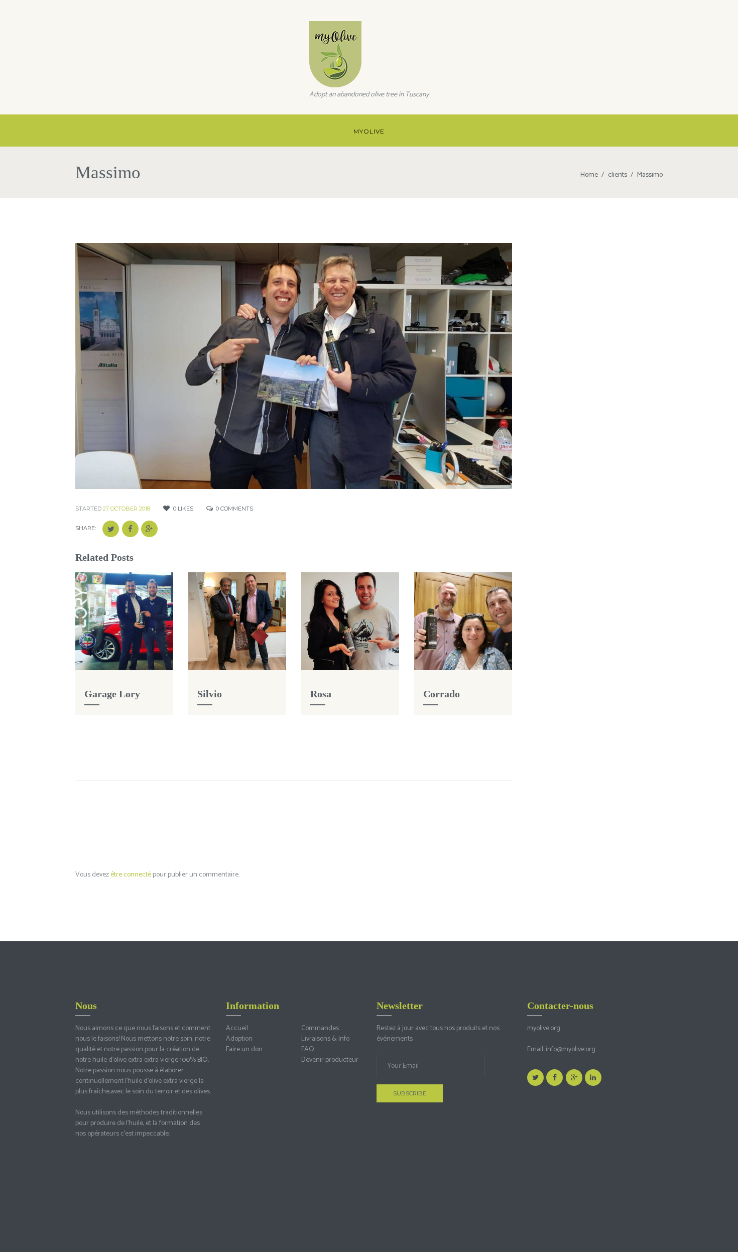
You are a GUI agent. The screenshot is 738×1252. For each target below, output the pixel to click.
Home (589, 175)
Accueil (237, 1028)
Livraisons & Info (325, 1039)
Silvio (209, 693)
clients (617, 175)
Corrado (441, 693)
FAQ (307, 1049)
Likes (183, 508)
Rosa (320, 693)
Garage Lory (112, 693)
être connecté (130, 875)
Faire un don (244, 1049)
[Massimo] (293, 366)
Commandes (320, 1028)
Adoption (239, 1039)
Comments (234, 508)
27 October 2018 (126, 508)
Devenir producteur (329, 1060)
